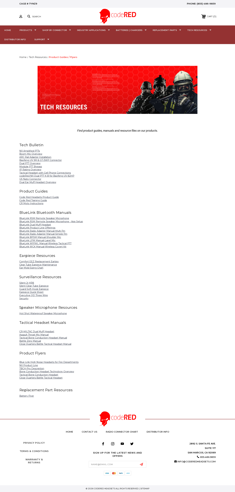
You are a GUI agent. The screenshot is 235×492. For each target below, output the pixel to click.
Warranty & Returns (34, 461)
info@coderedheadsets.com (196, 461)
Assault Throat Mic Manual (34, 334)
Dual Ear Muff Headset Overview (37, 182)
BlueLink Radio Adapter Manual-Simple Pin (43, 234)
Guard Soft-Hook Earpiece (34, 289)
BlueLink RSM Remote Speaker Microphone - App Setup (51, 221)
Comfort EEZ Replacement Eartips (39, 261)
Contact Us (89, 431)
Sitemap (145, 488)
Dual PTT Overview (29, 163)
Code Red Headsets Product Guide (39, 197)
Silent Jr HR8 (26, 282)
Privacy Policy (34, 442)
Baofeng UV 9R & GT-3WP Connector (40, 160)
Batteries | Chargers (129, 30)
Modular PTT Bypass (30, 166)
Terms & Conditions (34, 451)
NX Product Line (28, 365)
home (69, 431)
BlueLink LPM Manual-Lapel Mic (37, 240)
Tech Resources (197, 30)
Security (23, 298)
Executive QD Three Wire (33, 295)
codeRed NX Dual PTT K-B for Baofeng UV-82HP (46, 175)
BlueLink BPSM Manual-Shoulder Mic (40, 237)
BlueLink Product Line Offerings (37, 227)
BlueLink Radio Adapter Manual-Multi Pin (42, 231)
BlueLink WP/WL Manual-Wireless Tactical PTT (45, 243)
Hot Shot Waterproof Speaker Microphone (43, 313)
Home (7, 30)
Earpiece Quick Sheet (31, 292)
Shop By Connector (54, 30)
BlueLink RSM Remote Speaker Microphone (44, 218)
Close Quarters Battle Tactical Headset (41, 377)
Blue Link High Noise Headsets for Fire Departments (48, 362)
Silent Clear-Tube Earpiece (34, 285)
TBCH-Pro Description (31, 368)
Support (39, 39)
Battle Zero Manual (30, 341)
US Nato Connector (30, 179)
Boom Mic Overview (30, 153)
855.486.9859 (208, 457)
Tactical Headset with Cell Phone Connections (45, 172)
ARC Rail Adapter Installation (35, 157)
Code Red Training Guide (33, 200)
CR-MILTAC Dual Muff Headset (36, 331)
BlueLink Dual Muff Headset (35, 224)
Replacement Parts (165, 30)
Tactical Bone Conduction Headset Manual (43, 337)
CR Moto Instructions (31, 203)
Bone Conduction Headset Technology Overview (46, 371)
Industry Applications (91, 30)
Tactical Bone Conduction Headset (38, 374)
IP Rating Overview (30, 169)
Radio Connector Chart (122, 431)
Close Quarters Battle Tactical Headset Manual (45, 344)
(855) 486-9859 (206, 3)
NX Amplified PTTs (29, 150)
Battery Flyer (26, 395)
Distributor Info (15, 39)
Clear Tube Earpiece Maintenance (38, 264)
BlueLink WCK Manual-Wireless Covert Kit (42, 246)
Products (26, 30)
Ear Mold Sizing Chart (31, 267)
